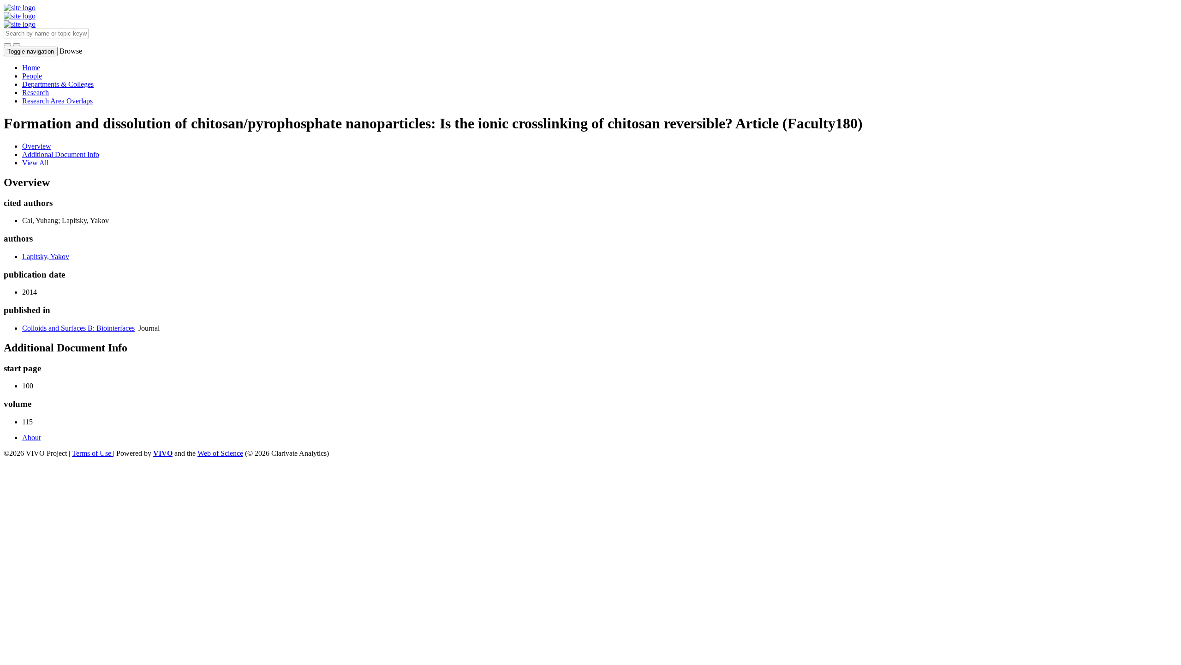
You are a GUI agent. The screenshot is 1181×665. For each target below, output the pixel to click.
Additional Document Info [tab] (60, 154)
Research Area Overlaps (57, 101)
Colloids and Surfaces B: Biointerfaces (78, 328)
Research (35, 93)
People (32, 76)
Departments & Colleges (58, 84)
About (31, 437)
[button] (7, 44)
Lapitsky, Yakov (45, 256)
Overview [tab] (36, 146)
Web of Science (220, 453)
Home (31, 68)
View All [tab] (35, 163)
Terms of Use (92, 453)
